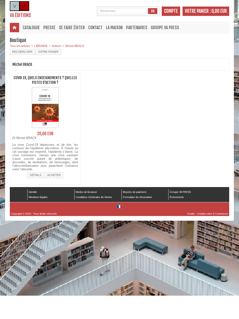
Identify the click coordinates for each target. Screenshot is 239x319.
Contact (95, 27)
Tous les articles (20, 46)
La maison (114, 27)
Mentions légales (38, 197)
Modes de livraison (86, 192)
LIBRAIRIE (41, 46)
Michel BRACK (74, 46)
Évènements (177, 197)
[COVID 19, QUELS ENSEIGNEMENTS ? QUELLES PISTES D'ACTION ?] (45, 129)
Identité (33, 192)
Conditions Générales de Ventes (94, 197)
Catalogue (31, 27)
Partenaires (136, 27)
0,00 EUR (219, 11)
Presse (49, 27)
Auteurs (56, 46)
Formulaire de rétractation (137, 197)
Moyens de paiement (134, 192)
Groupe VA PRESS (165, 27)
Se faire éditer (72, 27)
